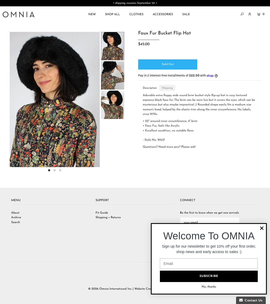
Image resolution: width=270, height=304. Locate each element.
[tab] (149, 88)
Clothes (136, 14)
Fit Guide (102, 212)
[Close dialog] (261, 228)
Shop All (112, 14)
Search (15, 222)
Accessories (163, 14)
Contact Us (253, 300)
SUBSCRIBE (209, 276)
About (15, 212)
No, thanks (209, 286)
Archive (16, 217)
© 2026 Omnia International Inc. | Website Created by (124, 288)
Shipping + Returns (108, 217)
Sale (186, 14)
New (92, 14)
